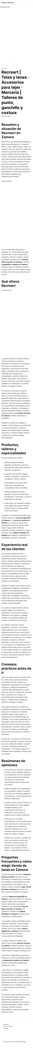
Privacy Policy (8, 1026)
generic (4, 68)
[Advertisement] (16, 35)
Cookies (6, 1024)
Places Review (7, 2)
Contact (5, 1028)
